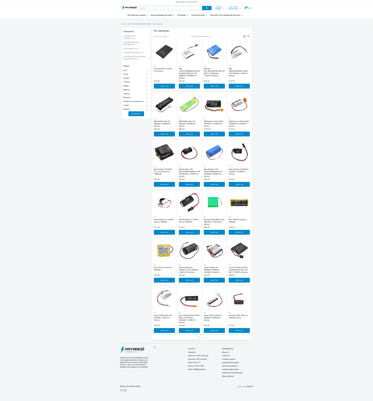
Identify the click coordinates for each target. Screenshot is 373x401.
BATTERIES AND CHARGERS (137, 15)
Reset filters (136, 114)
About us (225, 352)
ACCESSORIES (181, 15)
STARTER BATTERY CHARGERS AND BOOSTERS (225, 15)
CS (155, 66)
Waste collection (228, 376)
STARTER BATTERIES (198, 15)
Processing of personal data (232, 373)
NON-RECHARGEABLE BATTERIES (161, 15)
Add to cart (164, 86)
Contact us (226, 356)
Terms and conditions (230, 366)
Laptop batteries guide (230, 362)
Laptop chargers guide (230, 369)
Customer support (228, 359)
